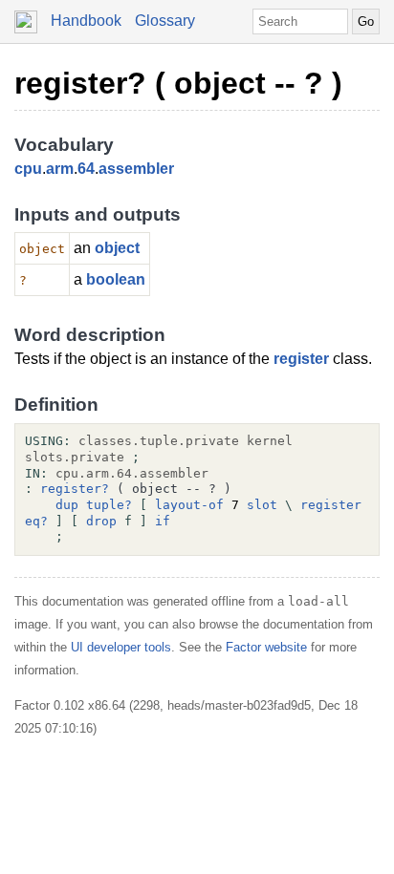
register (301, 359)
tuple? (109, 505)
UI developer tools (121, 647)
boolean (115, 279)
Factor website (266, 647)
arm (60, 168)
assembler (136, 168)
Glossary (165, 20)
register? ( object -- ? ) (178, 83)
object (117, 248)
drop (101, 521)
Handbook (86, 20)
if (162, 521)
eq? (36, 521)
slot (262, 505)
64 (86, 168)
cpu (28, 168)
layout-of (189, 505)
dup (66, 505)
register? (74, 488)
